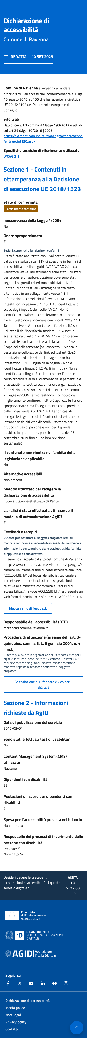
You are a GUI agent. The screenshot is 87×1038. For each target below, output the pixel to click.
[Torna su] (76, 1027)
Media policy (15, 1007)
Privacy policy (15, 1022)
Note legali (13, 1014)
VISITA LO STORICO (73, 883)
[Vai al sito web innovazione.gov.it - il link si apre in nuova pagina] (35, 935)
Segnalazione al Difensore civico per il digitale (43, 684)
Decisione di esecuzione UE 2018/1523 (42, 184)
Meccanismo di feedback (28, 608)
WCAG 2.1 (11, 156)
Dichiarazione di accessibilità (27, 1000)
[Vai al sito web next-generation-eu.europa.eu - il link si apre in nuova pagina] (26, 915)
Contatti (11, 1029)
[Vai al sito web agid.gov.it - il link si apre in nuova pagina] (30, 953)
